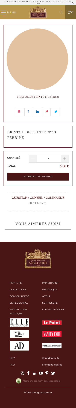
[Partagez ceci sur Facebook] (28, 112)
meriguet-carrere (42, 392)
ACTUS (46, 296)
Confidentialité (51, 358)
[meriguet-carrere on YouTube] (41, 373)
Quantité (13, 158)
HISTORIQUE (49, 289)
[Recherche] (61, 12)
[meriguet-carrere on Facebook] (28, 373)
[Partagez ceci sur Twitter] (56, 112)
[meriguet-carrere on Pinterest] (47, 373)
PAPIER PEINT (50, 282)
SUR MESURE (50, 302)
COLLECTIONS (18, 289)
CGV (12, 358)
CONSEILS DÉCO (19, 296)
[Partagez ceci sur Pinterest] (47, 112)
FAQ (12, 364)
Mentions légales (52, 364)
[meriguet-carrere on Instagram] (22, 373)
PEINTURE (16, 282)
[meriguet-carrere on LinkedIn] (34, 373)
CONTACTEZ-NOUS (53, 309)
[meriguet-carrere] (38, 12)
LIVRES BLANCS (19, 302)
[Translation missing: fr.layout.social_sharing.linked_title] (37, 112)
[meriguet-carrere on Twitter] (53, 373)
